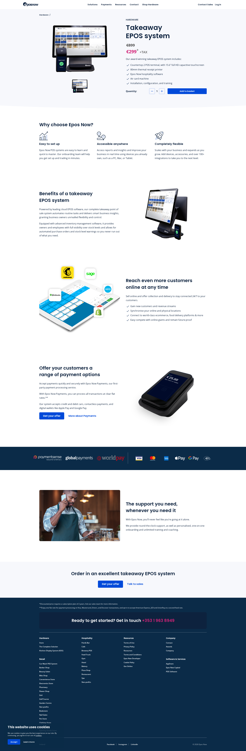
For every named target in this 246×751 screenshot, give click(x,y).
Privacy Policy (129, 647)
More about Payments (82, 416)
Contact (134, 4)
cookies (39, 735)
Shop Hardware (150, 4)
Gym (83, 658)
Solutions (93, 4)
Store (41, 643)
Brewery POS (87, 651)
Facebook (111, 744)
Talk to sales (135, 584)
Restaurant (86, 674)
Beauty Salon (44, 672)
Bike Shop (43, 675)
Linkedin (134, 744)
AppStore (170, 664)
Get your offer (52, 416)
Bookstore (43, 711)
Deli (40, 695)
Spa (83, 678)
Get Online (128, 666)
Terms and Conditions (133, 655)
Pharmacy (43, 687)
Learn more (28, 742)
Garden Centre (45, 703)
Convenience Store (47, 679)
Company (170, 651)
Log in (218, 4)
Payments (106, 4)
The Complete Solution (48, 647)
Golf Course (44, 699)
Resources (120, 4)
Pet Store (43, 719)
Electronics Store (46, 683)
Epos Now (30, 4)
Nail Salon (43, 715)
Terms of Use (129, 643)
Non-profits (86, 682)
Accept (14, 742)
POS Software (171, 672)
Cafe (83, 647)
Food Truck (86, 655)
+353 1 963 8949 (158, 620)
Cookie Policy (129, 662)
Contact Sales (205, 4)
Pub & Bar (86, 643)
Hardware (43, 15)
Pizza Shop (86, 670)
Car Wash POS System (48, 664)
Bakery (84, 666)
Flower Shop (44, 691)
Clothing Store (45, 723)
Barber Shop (44, 668)
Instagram (122, 744)
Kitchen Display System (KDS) (51, 651)
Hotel (84, 662)
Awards (169, 647)
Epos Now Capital (173, 668)
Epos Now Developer (132, 658)
